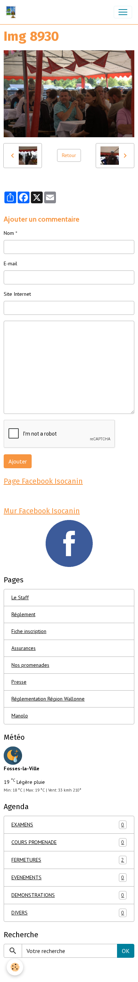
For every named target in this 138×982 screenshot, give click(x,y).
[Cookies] (15, 967)
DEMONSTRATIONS (67, 895)
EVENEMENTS (67, 877)
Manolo (19, 715)
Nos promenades (30, 665)
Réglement (23, 614)
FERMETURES (67, 859)
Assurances (23, 648)
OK (126, 950)
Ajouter (17, 461)
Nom (9, 233)
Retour (69, 155)
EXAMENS (67, 824)
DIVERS (67, 912)
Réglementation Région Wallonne (48, 698)
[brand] (12, 12)
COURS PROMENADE (67, 842)
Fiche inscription (28, 631)
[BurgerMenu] (123, 12)
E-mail (10, 263)
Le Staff (20, 597)
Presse (18, 682)
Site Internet (17, 294)
